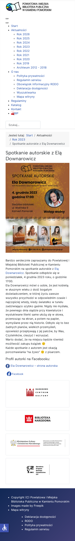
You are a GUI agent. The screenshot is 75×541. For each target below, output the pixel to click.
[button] (15, 374)
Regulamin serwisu (37, 529)
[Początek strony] (69, 534)
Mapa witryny (20, 510)
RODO (29, 521)
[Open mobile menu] (7, 18)
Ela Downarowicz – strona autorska (34, 365)
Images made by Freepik (27, 505)
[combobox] (23, 125)
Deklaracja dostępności (40, 516)
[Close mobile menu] (7, 22)
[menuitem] (14, 26)
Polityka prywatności (38, 525)
